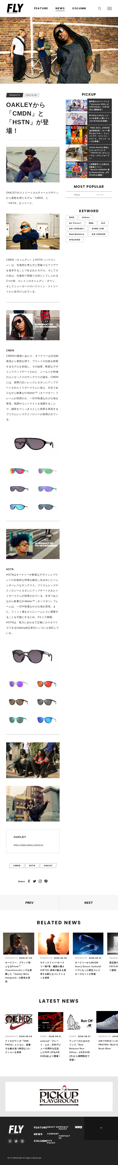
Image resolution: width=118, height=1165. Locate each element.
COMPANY (53, 1134)
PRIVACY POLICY (63, 1128)
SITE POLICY (51, 1142)
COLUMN (79, 8)
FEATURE (41, 8)
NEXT (88, 903)
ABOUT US (53, 1127)
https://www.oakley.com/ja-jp (28, 845)
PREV (29, 903)
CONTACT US (64, 1137)
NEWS (60, 8)
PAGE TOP (101, 1128)
